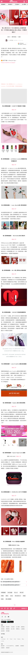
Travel (11, 639)
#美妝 (2, 595)
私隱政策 (2, 647)
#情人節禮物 (8, 599)
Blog (23, 639)
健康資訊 (22, 626)
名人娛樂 (24, 4)
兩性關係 (2, 628)
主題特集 (22, 628)
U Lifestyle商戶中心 (10, 645)
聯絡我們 (7, 647)
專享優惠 (7, 630)
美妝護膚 (3, 4)
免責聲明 (17, 645)
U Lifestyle (3, 639)
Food (15, 639)
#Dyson (16, 592)
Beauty (19, 639)
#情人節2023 (18, 595)
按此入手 (14, 109)
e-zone (2, 641)
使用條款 (22, 645)
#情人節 (21, 592)
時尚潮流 (10, 4)
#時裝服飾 (3, 592)
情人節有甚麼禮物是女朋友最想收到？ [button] (11, 581)
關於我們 (2, 645)
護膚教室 (23, 608)
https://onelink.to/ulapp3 (8, 62)
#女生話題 (10, 592)
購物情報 (14, 37)
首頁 (8, 37)
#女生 (11, 595)
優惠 (19, 37)
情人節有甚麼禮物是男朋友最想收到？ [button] (11, 585)
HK (7, 639)
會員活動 (2, 630)
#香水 (7, 595)
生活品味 (17, 4)
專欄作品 (17, 628)
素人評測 (12, 628)
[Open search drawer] (26, 1)
